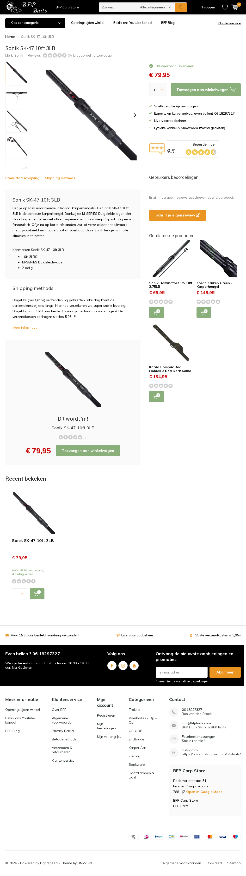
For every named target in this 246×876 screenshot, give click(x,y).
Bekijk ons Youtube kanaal (132, 23)
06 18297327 (192, 710)
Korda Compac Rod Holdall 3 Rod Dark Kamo (170, 369)
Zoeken (181, 7)
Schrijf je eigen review (175, 215)
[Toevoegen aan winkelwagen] (37, 593)
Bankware (137, 764)
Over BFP (59, 709)
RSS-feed (214, 863)
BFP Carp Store (67, 7)
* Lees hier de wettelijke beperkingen (182, 681)
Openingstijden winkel (87, 23)
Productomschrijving (22, 178)
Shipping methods (60, 178)
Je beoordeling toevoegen (93, 55)
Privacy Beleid (63, 731)
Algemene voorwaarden (63, 720)
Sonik (18, 55)
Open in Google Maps (204, 792)
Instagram (123, 665)
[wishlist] (225, 7)
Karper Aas (138, 747)
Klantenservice (229, 23)
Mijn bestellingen (106, 726)
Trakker (135, 709)
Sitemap (234, 863)
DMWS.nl (85, 863)
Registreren (106, 715)
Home (10, 36)
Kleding (134, 756)
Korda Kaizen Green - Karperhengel (214, 285)
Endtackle (136, 739)
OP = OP (135, 731)
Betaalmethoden (65, 739)
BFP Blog (168, 23)
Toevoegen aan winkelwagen (88, 450)
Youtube (134, 665)
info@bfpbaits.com (196, 723)
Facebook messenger (198, 737)
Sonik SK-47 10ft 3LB (33, 540)
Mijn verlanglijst (109, 736)
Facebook (112, 665)
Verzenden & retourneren (62, 749)
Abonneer (225, 672)
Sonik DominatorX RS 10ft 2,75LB (170, 285)
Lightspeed (49, 863)
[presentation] (135, 115)
